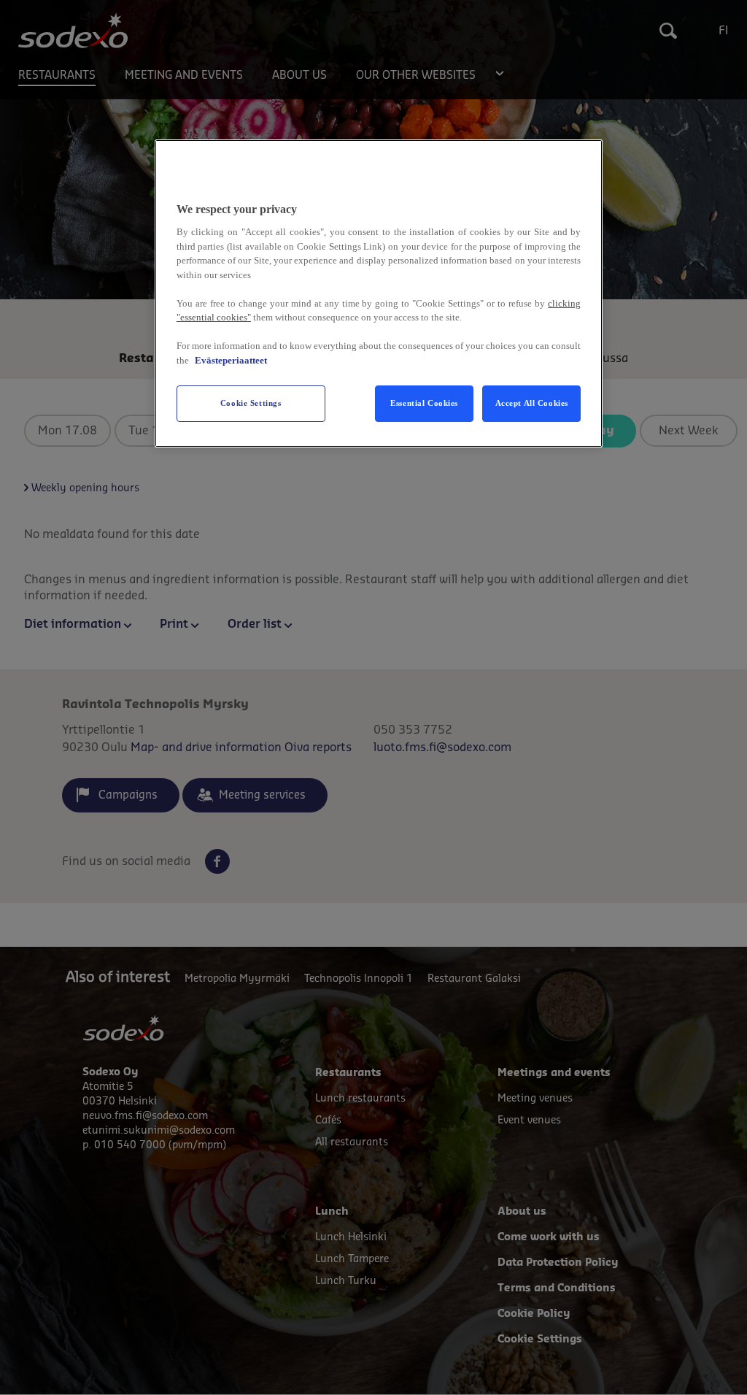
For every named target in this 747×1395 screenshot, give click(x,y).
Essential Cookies (424, 403)
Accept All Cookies (531, 403)
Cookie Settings (251, 403)
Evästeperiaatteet (231, 360)
